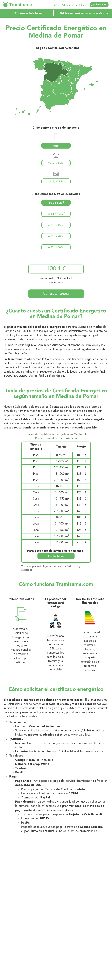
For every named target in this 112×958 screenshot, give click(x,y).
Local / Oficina (56, 181)
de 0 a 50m (56, 202)
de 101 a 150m (56, 225)
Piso (56, 146)
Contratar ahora (56, 294)
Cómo (57, 5)
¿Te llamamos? (99, 5)
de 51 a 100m (56, 213)
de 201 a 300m (56, 247)
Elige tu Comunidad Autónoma (57, 48)
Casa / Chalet (56, 163)
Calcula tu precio (70, 5)
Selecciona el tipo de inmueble (57, 127)
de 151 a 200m (56, 236)
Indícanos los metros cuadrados (57, 194)
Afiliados (83, 5)
